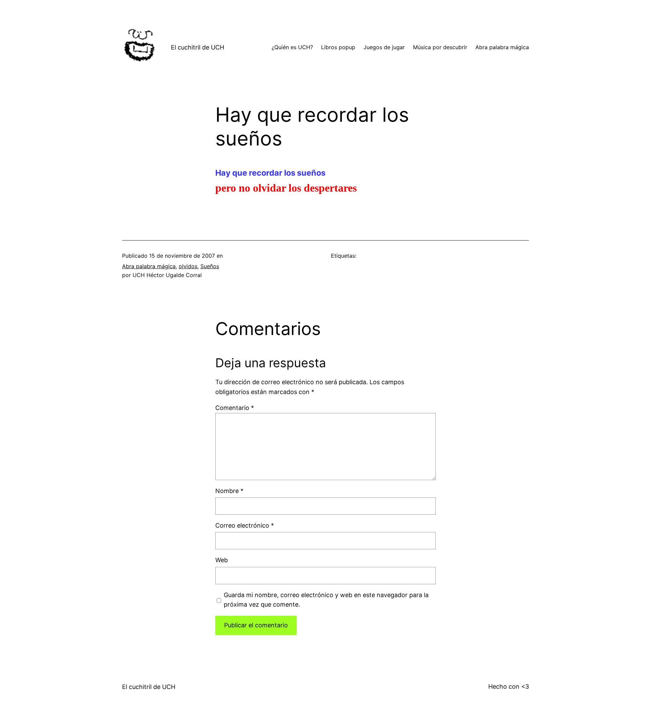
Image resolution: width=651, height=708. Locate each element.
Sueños (209, 266)
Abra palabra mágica (149, 266)
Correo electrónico (244, 525)
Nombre (229, 490)
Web (221, 560)
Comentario (234, 407)
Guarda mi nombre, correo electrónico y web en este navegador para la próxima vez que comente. (326, 599)
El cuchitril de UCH (197, 47)
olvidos (188, 266)
